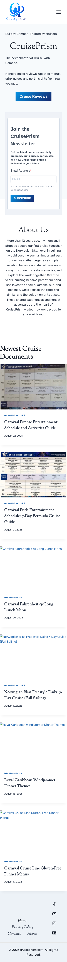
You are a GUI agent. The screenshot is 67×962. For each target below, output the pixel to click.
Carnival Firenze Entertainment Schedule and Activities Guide (31, 425)
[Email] (54, 933)
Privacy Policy (22, 927)
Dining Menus (13, 597)
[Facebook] (54, 904)
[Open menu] (58, 12)
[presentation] (33, 386)
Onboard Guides (14, 415)
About (32, 934)
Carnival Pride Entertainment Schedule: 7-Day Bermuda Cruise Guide (32, 516)
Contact (14, 934)
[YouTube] (54, 914)
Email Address (20, 170)
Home (22, 921)
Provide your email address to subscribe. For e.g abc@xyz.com (32, 188)
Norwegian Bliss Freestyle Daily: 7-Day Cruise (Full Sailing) (33, 695)
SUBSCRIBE (22, 198)
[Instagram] (54, 923)
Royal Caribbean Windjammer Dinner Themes (29, 783)
